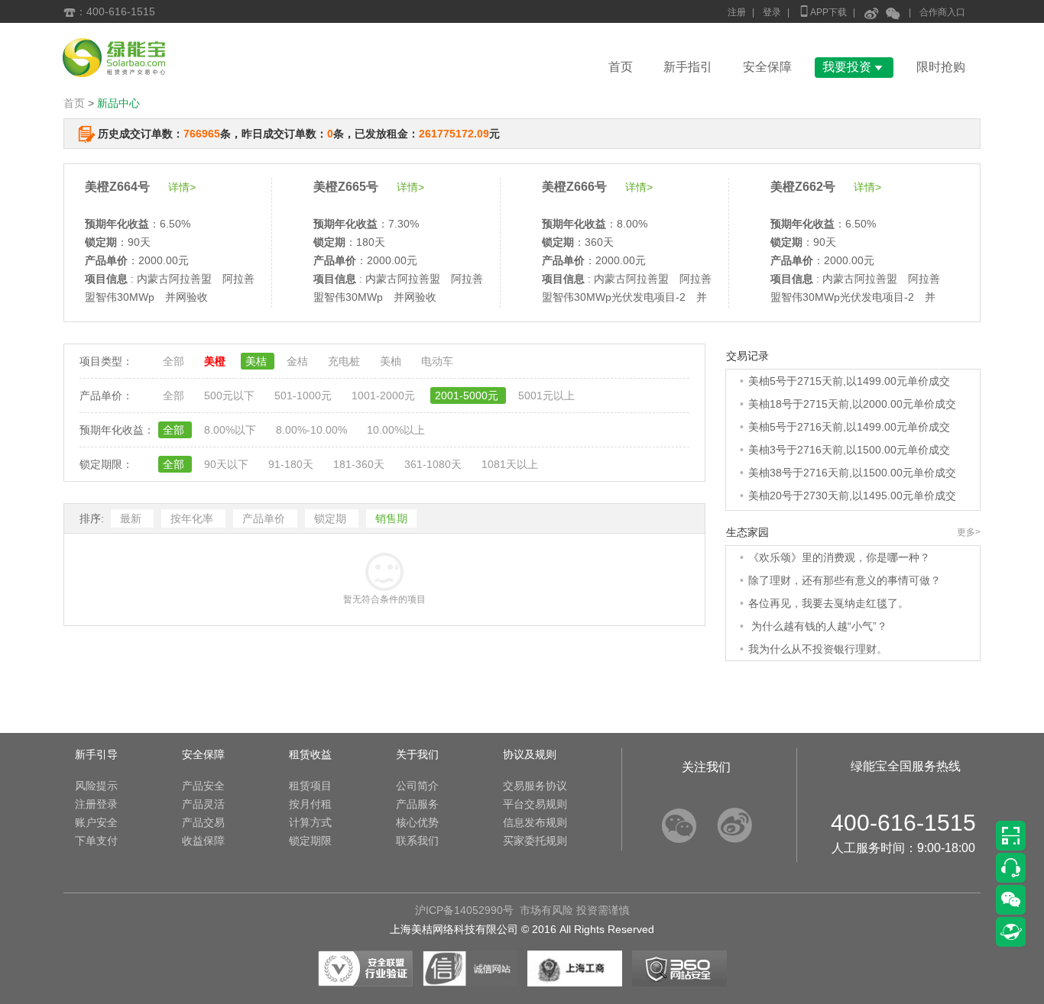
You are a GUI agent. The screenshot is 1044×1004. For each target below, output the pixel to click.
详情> (182, 187)
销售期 (391, 518)
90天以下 (227, 464)
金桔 (299, 361)
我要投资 (854, 67)
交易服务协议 (535, 786)
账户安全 (96, 822)
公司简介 (417, 786)
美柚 (392, 361)
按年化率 (193, 518)
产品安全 (203, 786)
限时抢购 (940, 66)
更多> (969, 532)
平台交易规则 (535, 804)
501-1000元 (304, 395)
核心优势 (417, 822)
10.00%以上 (396, 430)
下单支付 (96, 841)
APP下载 (822, 11)
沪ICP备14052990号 (464, 910)
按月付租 (310, 804)
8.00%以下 (231, 430)
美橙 (216, 361)
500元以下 (231, 395)
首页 (620, 66)
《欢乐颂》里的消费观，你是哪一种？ (839, 557)
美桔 (257, 361)
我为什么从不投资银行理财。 (817, 649)
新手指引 (687, 66)
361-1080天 (434, 464)
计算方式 (310, 822)
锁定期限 (310, 841)
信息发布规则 (535, 822)
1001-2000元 (385, 395)
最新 (132, 518)
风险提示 (96, 786)
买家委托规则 (535, 841)
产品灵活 (203, 804)
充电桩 (345, 361)
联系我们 (417, 841)
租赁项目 (310, 786)
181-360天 (360, 464)
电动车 (437, 361)
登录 (772, 12)
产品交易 (203, 822)
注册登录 (96, 804)
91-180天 (292, 464)
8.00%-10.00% (313, 430)
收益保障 (203, 841)
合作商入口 (942, 12)
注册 (737, 12)
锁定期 (331, 518)
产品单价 (265, 518)
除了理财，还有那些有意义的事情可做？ (844, 580)
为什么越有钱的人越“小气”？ (817, 626)
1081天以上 (509, 464)
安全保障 (767, 66)
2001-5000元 (468, 395)
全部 (175, 361)
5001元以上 (546, 395)
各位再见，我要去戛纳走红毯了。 (828, 603)
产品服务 (417, 804)
